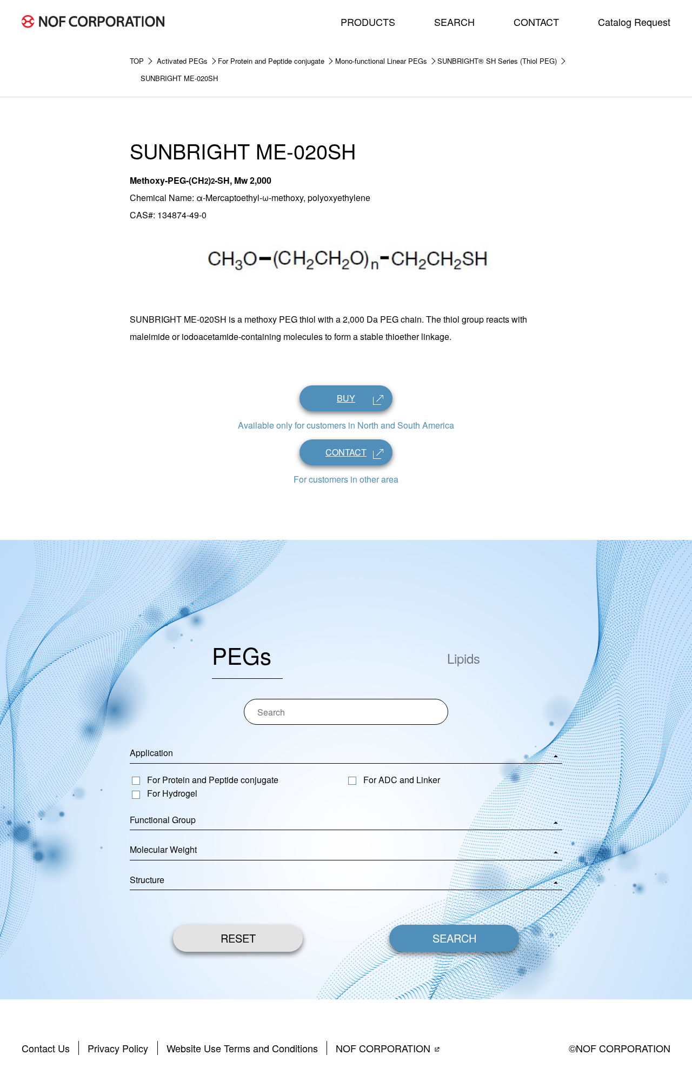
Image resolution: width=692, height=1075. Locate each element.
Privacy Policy (118, 1048)
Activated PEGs (182, 61)
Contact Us (46, 1048)
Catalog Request (634, 22)
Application (151, 752)
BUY (346, 398)
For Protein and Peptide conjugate (271, 61)
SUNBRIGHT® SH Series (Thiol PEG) (497, 61)
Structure (147, 879)
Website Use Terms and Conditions (242, 1048)
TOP (137, 61)
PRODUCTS (368, 22)
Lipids (463, 658)
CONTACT (536, 22)
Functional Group (163, 819)
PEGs (241, 655)
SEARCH (454, 22)
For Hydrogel (172, 793)
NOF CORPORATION (383, 1048)
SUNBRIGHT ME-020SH (179, 78)
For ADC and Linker (401, 779)
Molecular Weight (163, 849)
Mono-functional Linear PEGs (381, 61)
